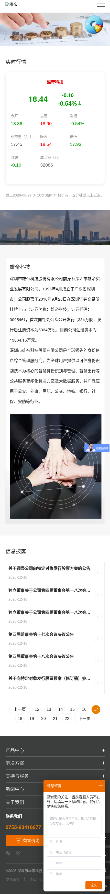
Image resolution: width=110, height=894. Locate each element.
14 (60, 709)
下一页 (84, 718)
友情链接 (13, 879)
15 (72, 709)
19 (31, 718)
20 (43, 718)
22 (67, 718)
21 (55, 718)
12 (37, 709)
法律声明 (36, 879)
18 (20, 718)
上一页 (20, 709)
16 (84, 709)
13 (49, 709)
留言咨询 (31, 840)
